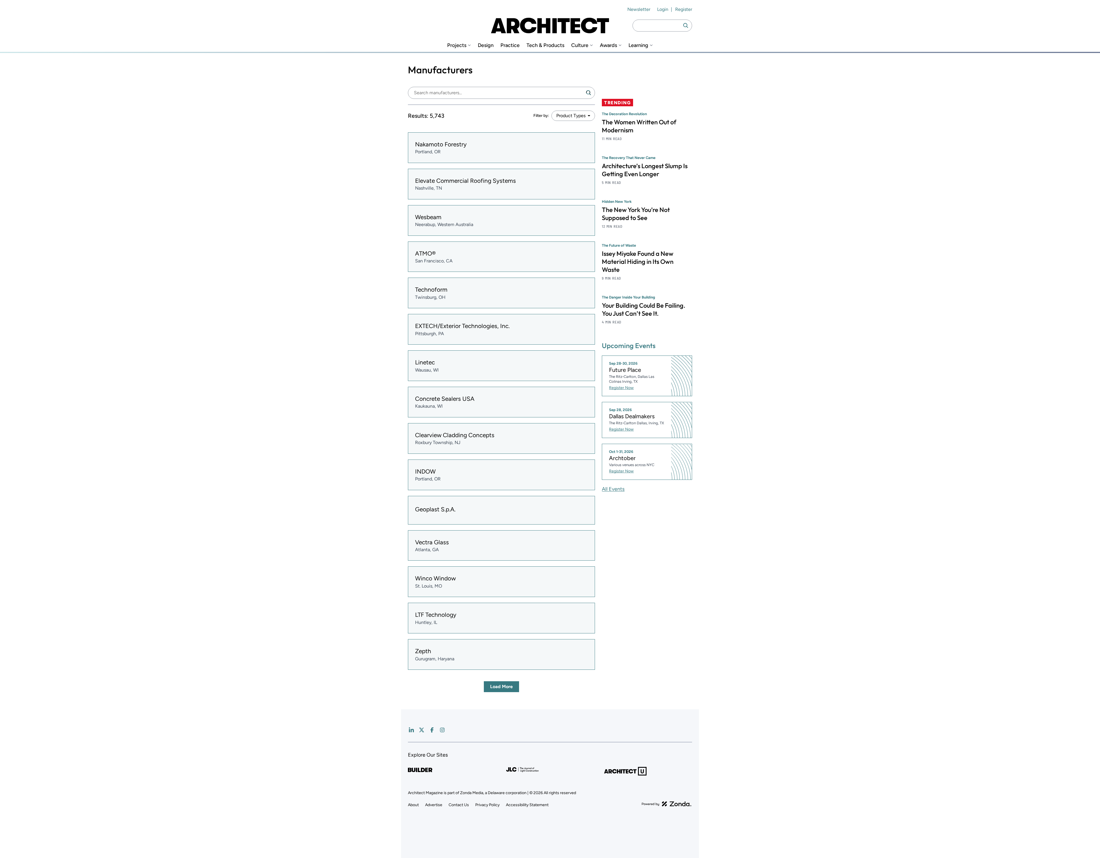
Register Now (621, 387)
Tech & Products (545, 45)
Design (486, 45)
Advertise (433, 804)
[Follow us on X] (421, 730)
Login (662, 9)
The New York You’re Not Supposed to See (636, 214)
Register (683, 9)
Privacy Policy (487, 804)
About (413, 804)
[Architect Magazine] (550, 25)
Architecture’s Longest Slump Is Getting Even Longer (645, 170)
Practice (510, 45)
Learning (638, 45)
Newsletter (638, 9)
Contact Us (459, 804)
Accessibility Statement (527, 804)
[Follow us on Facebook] (432, 730)
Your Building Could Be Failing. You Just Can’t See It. (643, 309)
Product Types (571, 115)
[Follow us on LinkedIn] (411, 730)
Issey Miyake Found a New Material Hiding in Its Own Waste (637, 262)
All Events (613, 489)
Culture (579, 45)
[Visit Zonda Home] (666, 804)
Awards (608, 45)
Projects (456, 45)
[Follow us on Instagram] (442, 730)
